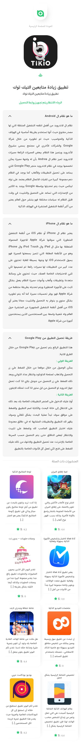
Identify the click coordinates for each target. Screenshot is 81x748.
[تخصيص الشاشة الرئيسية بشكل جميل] (59, 706)
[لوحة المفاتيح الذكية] (21, 501)
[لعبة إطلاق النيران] (59, 501)
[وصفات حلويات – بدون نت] (21, 568)
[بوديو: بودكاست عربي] (21, 704)
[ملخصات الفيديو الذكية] (59, 637)
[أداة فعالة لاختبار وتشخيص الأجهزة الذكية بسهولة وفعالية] (59, 569)
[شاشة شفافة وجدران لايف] (21, 635)
